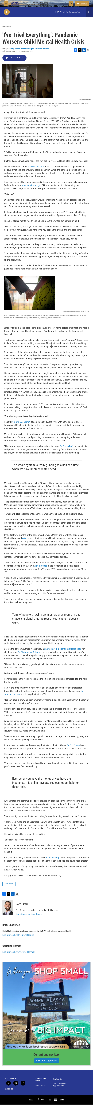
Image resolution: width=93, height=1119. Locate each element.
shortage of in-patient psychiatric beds (62, 649)
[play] (7, 12)
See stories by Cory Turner (29, 913)
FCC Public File (40, 1085)
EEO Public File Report (40, 1079)
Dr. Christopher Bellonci (29, 652)
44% (24, 538)
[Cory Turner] (7, 907)
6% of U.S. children (21, 422)
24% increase (40, 565)
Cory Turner (15, 48)
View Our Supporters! (47, 1060)
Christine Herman (42, 48)
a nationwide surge (31, 185)
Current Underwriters (46, 1054)
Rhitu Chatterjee (27, 48)
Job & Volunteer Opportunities (59, 1085)
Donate (83, 3)
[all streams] (89, 12)
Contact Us (57, 1079)
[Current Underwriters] (46, 1005)
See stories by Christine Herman (18, 951)
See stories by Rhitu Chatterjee (18, 934)
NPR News (6, 26)
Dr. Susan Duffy (67, 446)
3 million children (36, 166)
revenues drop (52, 857)
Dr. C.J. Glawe (73, 745)
